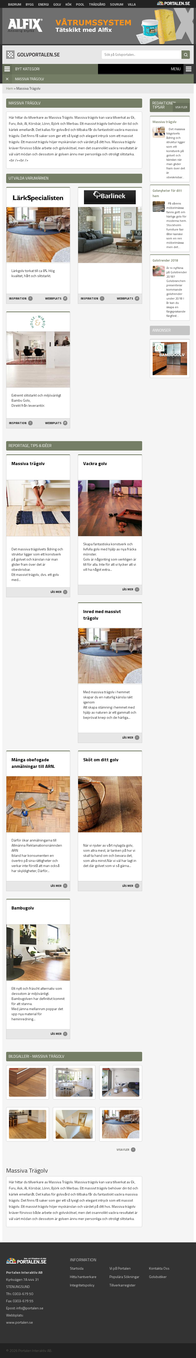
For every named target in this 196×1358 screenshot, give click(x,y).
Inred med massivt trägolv (102, 614)
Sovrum (116, 4)
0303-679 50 (23, 1293)
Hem (9, 88)
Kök (68, 4)
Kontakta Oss (159, 1268)
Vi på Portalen (120, 1268)
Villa (132, 4)
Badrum (14, 4)
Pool (80, 4)
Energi (43, 4)
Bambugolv (22, 907)
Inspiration (18, 298)
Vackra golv (95, 463)
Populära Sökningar (124, 1276)
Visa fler (123, 1150)
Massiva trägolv (28, 463)
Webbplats (53, 298)
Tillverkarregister (122, 1285)
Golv (57, 4)
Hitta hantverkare (83, 1276)
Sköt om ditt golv (100, 759)
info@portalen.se (29, 1308)
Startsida (76, 1268)
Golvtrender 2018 (165, 260)
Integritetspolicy (82, 1285)
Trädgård (97, 4)
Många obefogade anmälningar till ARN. (33, 763)
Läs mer (56, 592)
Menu (176, 69)
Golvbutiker (158, 1276)
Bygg (30, 4)
